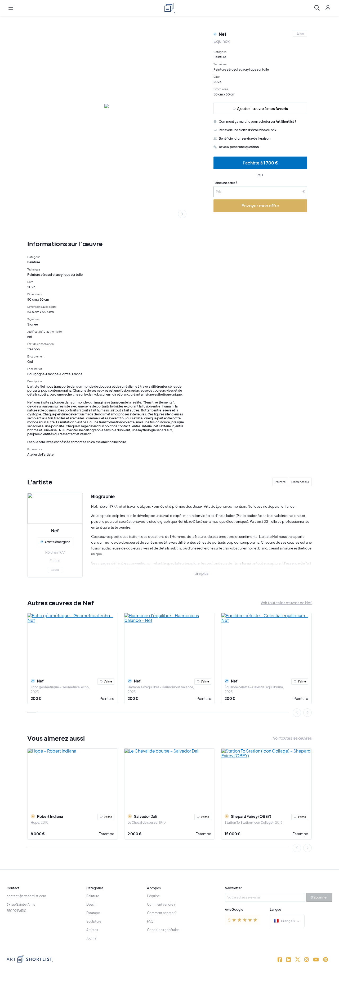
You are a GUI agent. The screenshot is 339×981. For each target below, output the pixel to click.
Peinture (107, 698)
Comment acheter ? (162, 913)
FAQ (150, 921)
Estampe (106, 833)
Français (288, 921)
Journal (91, 938)
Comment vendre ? (161, 904)
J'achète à (260, 163)
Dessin (91, 904)
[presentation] (182, 214)
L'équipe (153, 896)
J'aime (108, 681)
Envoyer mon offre (260, 205)
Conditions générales (163, 930)
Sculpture (93, 921)
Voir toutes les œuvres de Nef (286, 602)
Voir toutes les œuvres (292, 738)
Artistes (92, 930)
